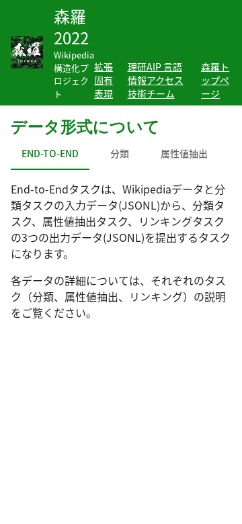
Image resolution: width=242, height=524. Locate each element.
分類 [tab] (119, 153)
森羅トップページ (215, 80)
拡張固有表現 (103, 80)
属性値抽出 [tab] (184, 153)
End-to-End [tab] (50, 153)
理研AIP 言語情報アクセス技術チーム (156, 80)
